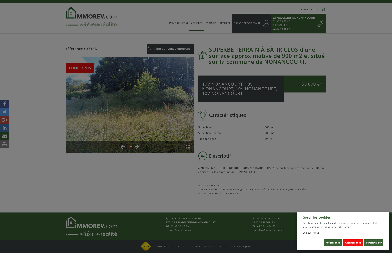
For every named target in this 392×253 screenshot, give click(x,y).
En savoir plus (311, 232)
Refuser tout (333, 242)
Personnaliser (374, 242)
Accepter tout (353, 242)
